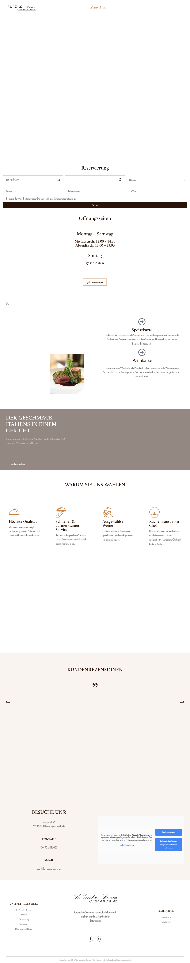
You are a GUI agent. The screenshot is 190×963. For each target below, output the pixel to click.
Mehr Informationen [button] (127, 845)
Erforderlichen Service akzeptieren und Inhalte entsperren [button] (168, 844)
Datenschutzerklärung (63, 198)
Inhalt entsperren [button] (168, 832)
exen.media (126, 959)
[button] (173, 7)
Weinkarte (142, 360)
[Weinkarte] (142, 352)
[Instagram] (100, 939)
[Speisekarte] (142, 322)
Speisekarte (142, 329)
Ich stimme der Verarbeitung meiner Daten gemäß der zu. (40, 198)
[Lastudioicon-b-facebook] (90, 939)
